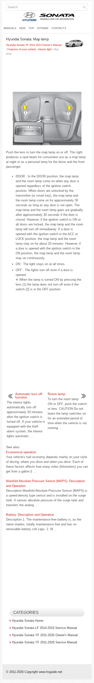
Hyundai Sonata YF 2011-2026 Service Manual (44, 642)
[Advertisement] (47, 72)
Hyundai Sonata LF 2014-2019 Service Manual (44, 628)
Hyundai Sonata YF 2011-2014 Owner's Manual (33, 44)
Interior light (45, 49)
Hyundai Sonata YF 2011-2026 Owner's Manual (45, 635)
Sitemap (42, 28)
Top (31, 28)
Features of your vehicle (21, 49)
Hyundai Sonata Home (27, 620)
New (22, 28)
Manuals (10, 28)
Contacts (59, 28)
